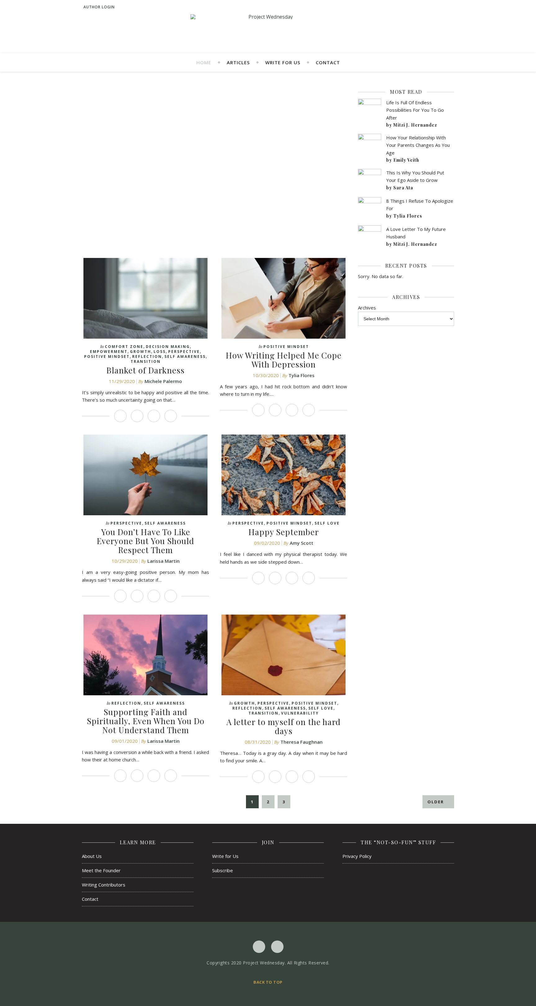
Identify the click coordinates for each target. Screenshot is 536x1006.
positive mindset (107, 356)
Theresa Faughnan (301, 742)
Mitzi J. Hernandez (415, 125)
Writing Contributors (103, 885)
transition (146, 361)
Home (203, 62)
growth (140, 351)
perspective (184, 351)
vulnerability (300, 713)
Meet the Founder (101, 870)
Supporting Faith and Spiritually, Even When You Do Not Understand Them (145, 720)
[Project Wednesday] (268, 16)
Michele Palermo (163, 381)
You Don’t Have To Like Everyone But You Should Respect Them (145, 540)
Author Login (99, 7)
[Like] (120, 416)
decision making (168, 346)
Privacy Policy (357, 856)
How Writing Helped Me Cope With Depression (284, 360)
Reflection (147, 356)
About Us (92, 856)
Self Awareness (185, 356)
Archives (367, 308)
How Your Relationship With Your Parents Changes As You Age (418, 145)
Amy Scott (301, 543)
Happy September (283, 531)
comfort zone (124, 346)
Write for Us (282, 62)
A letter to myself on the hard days (283, 726)
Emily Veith (406, 160)
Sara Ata (403, 188)
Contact (328, 62)
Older (436, 802)
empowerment (108, 351)
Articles (238, 62)
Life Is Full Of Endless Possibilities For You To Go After (415, 110)
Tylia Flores (301, 375)
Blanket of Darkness (145, 370)
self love (327, 523)
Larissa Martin (163, 561)
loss (160, 351)
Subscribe (222, 870)
